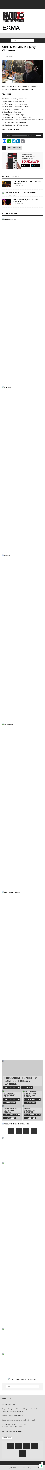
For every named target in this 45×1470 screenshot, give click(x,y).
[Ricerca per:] (22, 40)
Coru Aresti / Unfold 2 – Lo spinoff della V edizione (21, 1080)
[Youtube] (27, 7)
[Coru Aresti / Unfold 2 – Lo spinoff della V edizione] (22, 1075)
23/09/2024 (31, 1103)
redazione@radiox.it (14, 1427)
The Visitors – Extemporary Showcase (10, 1095)
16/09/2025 (10, 1118)
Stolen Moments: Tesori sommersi (20, 193)
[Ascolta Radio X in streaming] (15, 1124)
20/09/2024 (10, 1103)
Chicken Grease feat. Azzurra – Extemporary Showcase (30, 1094)
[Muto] (34, 135)
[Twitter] (18, 7)
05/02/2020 (19, 204)
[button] (42, 2)
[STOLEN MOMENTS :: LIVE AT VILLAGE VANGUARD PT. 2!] (6, 184)
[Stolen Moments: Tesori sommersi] (3, 193)
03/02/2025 (31, 1118)
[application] (22, 135)
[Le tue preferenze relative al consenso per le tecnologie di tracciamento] (41, 1466)
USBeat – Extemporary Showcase (29, 1110)
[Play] (5, 135)
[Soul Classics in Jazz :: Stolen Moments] (6, 202)
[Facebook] (14, 7)
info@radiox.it (17, 1416)
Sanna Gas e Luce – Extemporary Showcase (12, 1110)
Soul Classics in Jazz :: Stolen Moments (25, 200)
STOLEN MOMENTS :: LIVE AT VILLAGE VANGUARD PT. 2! (27, 182)
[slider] (39, 135)
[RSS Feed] (31, 7)
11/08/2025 (28, 1087)
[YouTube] (34, 1131)
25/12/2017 (9, 56)
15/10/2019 (13, 195)
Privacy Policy (7, 1437)
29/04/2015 (19, 186)
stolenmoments (14, 148)
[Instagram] (22, 7)
